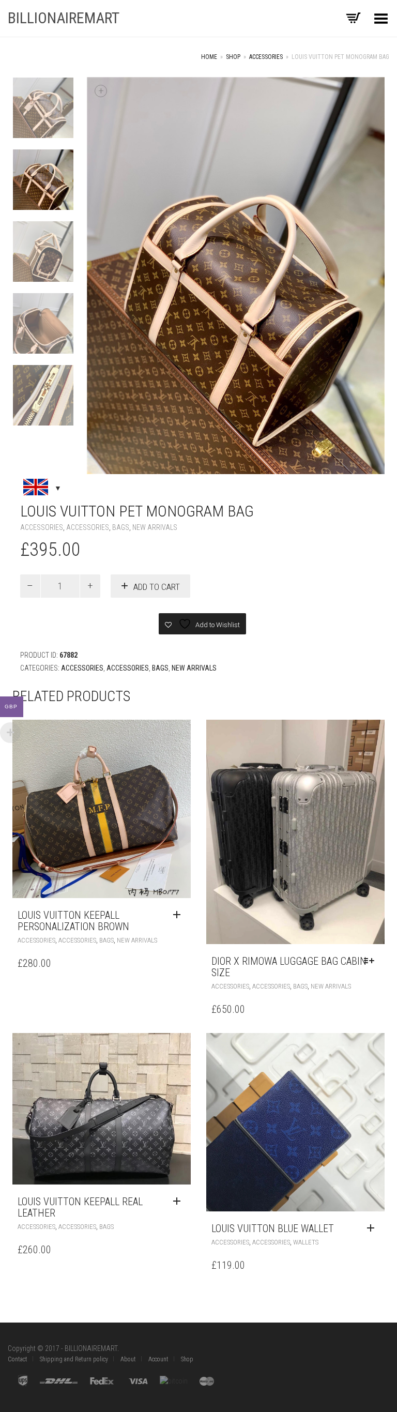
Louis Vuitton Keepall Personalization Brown (73, 921)
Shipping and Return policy (74, 1359)
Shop (233, 56)
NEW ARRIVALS (154, 527)
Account (158, 1359)
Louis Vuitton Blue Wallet (272, 1228)
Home (209, 56)
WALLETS (305, 1242)
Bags (120, 527)
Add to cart (156, 587)
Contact (17, 1359)
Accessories (266, 56)
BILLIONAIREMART (63, 18)
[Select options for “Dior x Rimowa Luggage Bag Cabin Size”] (371, 961)
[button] (179, 915)
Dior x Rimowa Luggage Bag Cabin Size (289, 967)
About (128, 1359)
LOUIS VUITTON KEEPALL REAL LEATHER (80, 1207)
